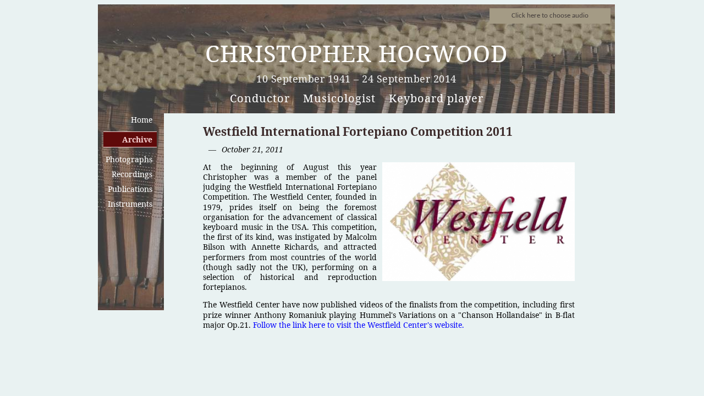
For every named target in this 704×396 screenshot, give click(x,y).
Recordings (132, 174)
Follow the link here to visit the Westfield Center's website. (358, 325)
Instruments (130, 204)
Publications (130, 189)
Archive (137, 139)
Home (141, 119)
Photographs (129, 159)
